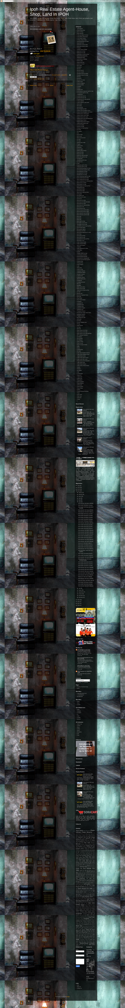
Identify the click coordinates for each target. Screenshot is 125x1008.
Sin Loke (79, 351)
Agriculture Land (80, 43)
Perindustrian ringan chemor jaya (84, 312)
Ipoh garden (79, 193)
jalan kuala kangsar (81, 245)
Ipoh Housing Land (81, 208)
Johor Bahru (79, 250)
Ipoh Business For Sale (82, 174)
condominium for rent (81, 96)
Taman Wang (80, 388)
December (81, 597)
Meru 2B (79, 283)
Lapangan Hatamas (81, 270)
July (80, 588)
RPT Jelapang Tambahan (82, 335)
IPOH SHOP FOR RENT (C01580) (85, 565)
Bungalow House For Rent (82, 73)
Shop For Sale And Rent (82, 344)
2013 (78, 489)
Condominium (80, 94)
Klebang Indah (80, 261)
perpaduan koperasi (81, 314)
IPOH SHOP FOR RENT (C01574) (85, 555)
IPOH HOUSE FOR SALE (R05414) (85, 539)
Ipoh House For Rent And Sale (83, 201)
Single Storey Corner (81, 356)
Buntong (79, 76)
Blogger (68, 996)
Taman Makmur (80, 383)
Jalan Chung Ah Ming (81, 243)
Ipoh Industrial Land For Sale (83, 214)
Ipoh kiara (79, 218)
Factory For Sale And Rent (82, 128)
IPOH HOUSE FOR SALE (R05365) (85, 510)
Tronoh (78, 399)
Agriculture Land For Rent (82, 44)
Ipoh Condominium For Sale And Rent (85, 181)
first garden (79, 131)
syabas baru (79, 378)
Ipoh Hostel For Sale (81, 197)
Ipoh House (79, 198)
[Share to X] (33, 77)
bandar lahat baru (80, 62)
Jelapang (79, 246)
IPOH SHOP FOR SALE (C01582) (85, 582)
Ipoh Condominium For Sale (83, 179)
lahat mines (79, 267)
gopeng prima (80, 145)
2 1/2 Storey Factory (81, 38)
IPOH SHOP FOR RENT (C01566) (85, 519)
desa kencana (80, 107)
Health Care (79, 724)
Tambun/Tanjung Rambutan (82, 391)
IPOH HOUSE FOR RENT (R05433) (85, 532)
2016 (78, 601)
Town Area (79, 397)
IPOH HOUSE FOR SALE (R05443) (85, 557)
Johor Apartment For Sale (82, 248)
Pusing (78, 323)
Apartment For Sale (81, 52)
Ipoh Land (39, 78)
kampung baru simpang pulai (83, 258)
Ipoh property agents (81, 229)
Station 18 (79, 375)
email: (87, 976)
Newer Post (33, 85)
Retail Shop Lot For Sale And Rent (84, 333)
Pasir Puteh (79, 298)
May (80, 500)
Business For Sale (81, 80)
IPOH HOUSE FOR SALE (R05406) (85, 575)
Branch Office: (88, 960)
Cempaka (79, 86)
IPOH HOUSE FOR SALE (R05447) (85, 569)
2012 (78, 487)
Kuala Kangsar (80, 264)
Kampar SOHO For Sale (82, 253)
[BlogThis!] (32, 77)
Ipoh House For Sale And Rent (83, 205)
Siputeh (78, 367)
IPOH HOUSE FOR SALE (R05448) (85, 567)
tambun (78, 389)
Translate (86, 682)
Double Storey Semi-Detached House (85, 118)
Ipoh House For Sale (81, 203)
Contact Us (79, 988)
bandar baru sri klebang (82, 59)
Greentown (79, 147)
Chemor (78, 88)
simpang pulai (80, 349)
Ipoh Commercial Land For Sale (83, 176)
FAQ (78, 985)
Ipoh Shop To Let (80, 240)
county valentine (80, 100)
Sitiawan (79, 368)
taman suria (79, 384)
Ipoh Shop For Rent (81, 235)
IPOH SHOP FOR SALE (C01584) (85, 584)
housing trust (79, 161)
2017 (78, 603)
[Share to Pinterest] (36, 77)
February (81, 494)
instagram (79, 712)
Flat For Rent (80, 134)
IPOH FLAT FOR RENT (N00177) (85, 543)
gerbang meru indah (81, 142)
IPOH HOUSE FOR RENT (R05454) (85, 586)
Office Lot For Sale (81, 288)
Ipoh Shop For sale (81, 237)
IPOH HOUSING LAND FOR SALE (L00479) (88, 775)
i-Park (78, 163)
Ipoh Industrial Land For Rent (83, 213)
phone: (88, 970)
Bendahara (79, 67)
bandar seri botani (80, 63)
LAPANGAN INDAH (81, 272)
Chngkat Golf (80, 89)
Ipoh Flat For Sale (81, 190)
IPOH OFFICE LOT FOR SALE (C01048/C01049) (84, 560)
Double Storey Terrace (81, 120)
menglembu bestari (81, 282)
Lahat (78, 266)
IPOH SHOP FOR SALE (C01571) (85, 537)
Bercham (79, 68)
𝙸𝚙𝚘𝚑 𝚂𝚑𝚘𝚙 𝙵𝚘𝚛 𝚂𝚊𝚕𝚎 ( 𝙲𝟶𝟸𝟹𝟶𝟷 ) (84, 668)
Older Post (69, 85)
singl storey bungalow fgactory (83, 352)
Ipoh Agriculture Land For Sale (83, 169)
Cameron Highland (81, 83)
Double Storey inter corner (82, 116)
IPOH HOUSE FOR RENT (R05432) (85, 530)
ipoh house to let (80, 206)
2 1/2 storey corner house (82, 36)
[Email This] (30, 77)
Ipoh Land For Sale (81, 221)
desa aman (79, 105)
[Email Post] (70, 75)
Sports (78, 730)
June (80, 501)
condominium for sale (81, 97)
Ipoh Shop (79, 234)
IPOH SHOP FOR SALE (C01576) (85, 562)
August (80, 590)
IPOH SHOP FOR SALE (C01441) (85, 546)
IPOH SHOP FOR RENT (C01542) (85, 505)
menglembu (79, 280)
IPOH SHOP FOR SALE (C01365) (85, 524)
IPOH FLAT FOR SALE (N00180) (85, 576)
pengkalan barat (80, 304)
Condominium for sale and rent (83, 99)
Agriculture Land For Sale (82, 46)
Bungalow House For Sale (82, 75)
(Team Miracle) (80, 33)
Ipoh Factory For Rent (81, 182)
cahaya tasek (80, 81)
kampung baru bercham (82, 254)
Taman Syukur (80, 386)
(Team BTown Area (81, 30)
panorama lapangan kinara (82, 295)
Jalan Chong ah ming (81, 242)
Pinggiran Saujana (81, 315)
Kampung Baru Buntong (82, 256)
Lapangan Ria (80, 275)
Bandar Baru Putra (81, 57)
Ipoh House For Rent (81, 200)
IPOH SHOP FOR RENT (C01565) (85, 517)
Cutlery (78, 728)
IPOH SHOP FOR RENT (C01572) (85, 545)
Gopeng (78, 144)
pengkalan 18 (80, 303)
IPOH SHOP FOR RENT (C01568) (85, 515)
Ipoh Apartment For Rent (82, 171)
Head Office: (89, 949)
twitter (78, 709)
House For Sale (80, 153)
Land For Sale (80, 269)
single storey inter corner (82, 359)
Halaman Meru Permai (81, 150)
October (80, 593)
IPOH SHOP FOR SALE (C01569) (85, 513)
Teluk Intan (79, 396)
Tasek (78, 392)
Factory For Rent (80, 124)
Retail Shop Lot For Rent (82, 330)
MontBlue (79, 285)
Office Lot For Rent (81, 287)
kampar (78, 251)
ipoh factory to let (80, 187)
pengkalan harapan (81, 307)
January (80, 492)
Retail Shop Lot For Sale (82, 331)
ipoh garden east (80, 195)
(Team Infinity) (80, 31)
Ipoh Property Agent (81, 227)
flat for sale (79, 136)
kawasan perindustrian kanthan (83, 259)
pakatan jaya (79, 293)
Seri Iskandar (80, 338)
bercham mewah (80, 71)
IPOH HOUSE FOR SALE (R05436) (85, 541)
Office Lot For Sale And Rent (83, 290)
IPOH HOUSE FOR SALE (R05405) (85, 578)
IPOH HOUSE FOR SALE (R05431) (85, 523)
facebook (79, 711)
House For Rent (80, 152)
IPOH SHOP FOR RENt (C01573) (85, 553)
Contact (78, 704)
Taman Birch (79, 380)
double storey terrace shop (82, 123)
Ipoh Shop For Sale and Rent (83, 238)
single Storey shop (81, 362)
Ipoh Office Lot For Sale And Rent (84, 226)
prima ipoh (79, 319)
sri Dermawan (80, 373)
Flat (78, 132)
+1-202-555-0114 (80, 694)
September (81, 591)
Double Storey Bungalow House (83, 110)
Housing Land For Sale (82, 160)
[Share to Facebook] (34, 77)
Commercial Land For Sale (82, 92)
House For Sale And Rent (82, 155)
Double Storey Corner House (83, 113)
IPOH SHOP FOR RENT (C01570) (85, 535)
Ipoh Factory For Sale (81, 184)
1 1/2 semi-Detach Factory (82, 35)
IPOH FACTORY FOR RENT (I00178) (86, 580)
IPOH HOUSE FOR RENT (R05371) (85, 511)
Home (51, 85)
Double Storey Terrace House (83, 121)
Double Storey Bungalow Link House (84, 112)
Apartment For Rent (81, 51)
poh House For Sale (81, 317)
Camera (78, 725)
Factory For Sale (80, 126)
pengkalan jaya (80, 309)
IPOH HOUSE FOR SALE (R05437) (85, 548)
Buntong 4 (79, 78)
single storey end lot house (82, 357)
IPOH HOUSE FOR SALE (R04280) (85, 571)
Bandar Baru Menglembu (82, 55)
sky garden (79, 370)
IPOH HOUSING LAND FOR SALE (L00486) (88, 802)
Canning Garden (80, 84)
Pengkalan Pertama (81, 311)
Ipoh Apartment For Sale (82, 173)
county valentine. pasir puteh (83, 102)
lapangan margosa (81, 274)
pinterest (79, 719)
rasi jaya (79, 327)
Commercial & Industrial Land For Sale (85, 91)
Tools (78, 735)
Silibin (78, 346)
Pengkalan (79, 301)
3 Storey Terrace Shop (81, 39)
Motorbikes (79, 732)
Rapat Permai (80, 325)
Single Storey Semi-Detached (83, 360)
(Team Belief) (80, 28)
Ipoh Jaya (79, 216)
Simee (78, 347)
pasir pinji (79, 296)
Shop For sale (80, 343)
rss (77, 714)
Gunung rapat (80, 149)
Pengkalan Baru (80, 306)
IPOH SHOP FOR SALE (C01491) (85, 526)
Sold (43, 78)
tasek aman (79, 394)
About (78, 703)
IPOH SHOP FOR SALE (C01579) (85, 563)
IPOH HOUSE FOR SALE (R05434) (85, 534)
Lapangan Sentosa (81, 277)
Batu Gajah (79, 65)
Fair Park (79, 129)
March (80, 496)
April (80, 498)
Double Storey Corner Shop (82, 115)
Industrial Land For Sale (82, 166)
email (78, 715)
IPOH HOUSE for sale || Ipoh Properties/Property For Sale (83, 650)
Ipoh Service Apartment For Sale (84, 232)
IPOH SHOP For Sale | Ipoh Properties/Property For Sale (83, 666)
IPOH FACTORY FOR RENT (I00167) (86, 573)
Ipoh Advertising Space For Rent (84, 168)
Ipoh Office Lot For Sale (82, 224)
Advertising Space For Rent (83, 41)
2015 (78, 599)
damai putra (79, 104)
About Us (79, 986)
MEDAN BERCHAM (81, 278)
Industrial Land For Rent (82, 165)
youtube (78, 717)
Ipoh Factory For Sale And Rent (83, 185)
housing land (79, 158)
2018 (78, 605)
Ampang (79, 47)
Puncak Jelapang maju (82, 322)
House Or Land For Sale (82, 157)
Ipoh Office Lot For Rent (82, 222)
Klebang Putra (80, 262)
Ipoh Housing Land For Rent (83, 209)
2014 (78, 491)
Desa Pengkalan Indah (82, 108)
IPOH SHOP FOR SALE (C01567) (85, 521)
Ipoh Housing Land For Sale (83, 211)
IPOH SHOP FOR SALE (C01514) (85, 528)
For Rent (79, 139)
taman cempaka (80, 381)
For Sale (35, 78)
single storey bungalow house (83, 354)
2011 (78, 485)
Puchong (79, 320)
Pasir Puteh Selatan (81, 299)
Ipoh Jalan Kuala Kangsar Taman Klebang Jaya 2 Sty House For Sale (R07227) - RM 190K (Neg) (84, 653)
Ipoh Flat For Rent (81, 189)
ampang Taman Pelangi (82, 49)
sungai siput (79, 376)
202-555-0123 (80, 696)
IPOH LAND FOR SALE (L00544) (83, 673)
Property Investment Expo (82, 686)
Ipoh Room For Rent (81, 230)
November (81, 595)
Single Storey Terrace (81, 364)
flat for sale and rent (81, 137)
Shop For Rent (80, 341)
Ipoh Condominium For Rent (83, 177)
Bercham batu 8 (80, 70)
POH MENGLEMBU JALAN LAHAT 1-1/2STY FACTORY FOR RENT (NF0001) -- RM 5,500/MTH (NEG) (85, 661)
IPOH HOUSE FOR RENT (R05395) (85, 503)
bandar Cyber (80, 60)
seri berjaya (79, 336)
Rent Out (79, 328)
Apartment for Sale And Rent (83, 54)
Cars (78, 733)
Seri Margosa (80, 339)
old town (79, 291)
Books (78, 727)
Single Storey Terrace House (83, 365)
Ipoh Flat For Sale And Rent (83, 192)
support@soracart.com (82, 693)
